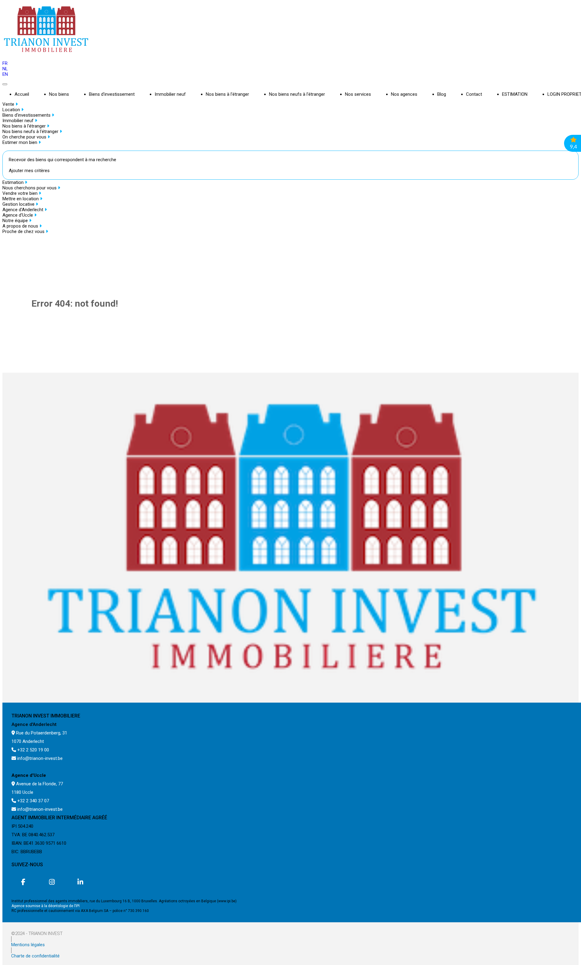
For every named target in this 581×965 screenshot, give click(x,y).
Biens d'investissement (112, 94)
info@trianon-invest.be (39, 758)
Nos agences (404, 94)
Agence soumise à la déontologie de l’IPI (45, 906)
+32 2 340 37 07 (32, 801)
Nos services (358, 94)
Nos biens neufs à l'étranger (297, 94)
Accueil (22, 94)
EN (5, 74)
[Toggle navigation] (4, 84)
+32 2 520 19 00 (32, 750)
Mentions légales (28, 944)
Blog (441, 94)
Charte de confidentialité (35, 956)
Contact (474, 94)
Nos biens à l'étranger (227, 94)
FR (5, 63)
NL (5, 69)
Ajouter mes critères (29, 170)
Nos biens (59, 94)
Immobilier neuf (170, 94)
